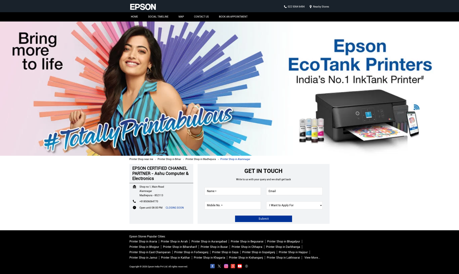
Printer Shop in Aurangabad (209, 241)
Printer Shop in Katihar (175, 257)
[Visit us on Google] (233, 267)
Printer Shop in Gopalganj (258, 252)
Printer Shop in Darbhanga (283, 247)
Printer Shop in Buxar (214, 247)
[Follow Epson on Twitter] (219, 267)
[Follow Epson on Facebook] (212, 267)
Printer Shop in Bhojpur (144, 247)
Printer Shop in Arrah (174, 241)
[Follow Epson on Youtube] (239, 267)
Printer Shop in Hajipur (293, 252)
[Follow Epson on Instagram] (226, 267)
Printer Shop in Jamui (143, 257)
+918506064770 (148, 201)
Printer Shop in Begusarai (247, 241)
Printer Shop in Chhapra (247, 247)
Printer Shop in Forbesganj (191, 252)
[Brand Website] (246, 267)
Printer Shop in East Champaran (150, 252)
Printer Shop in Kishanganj (246, 257)
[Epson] (142, 6)
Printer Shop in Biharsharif (180, 247)
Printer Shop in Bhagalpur (283, 241)
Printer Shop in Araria (143, 241)
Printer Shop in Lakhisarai (283, 257)
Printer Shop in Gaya (225, 252)
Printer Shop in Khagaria (209, 257)
